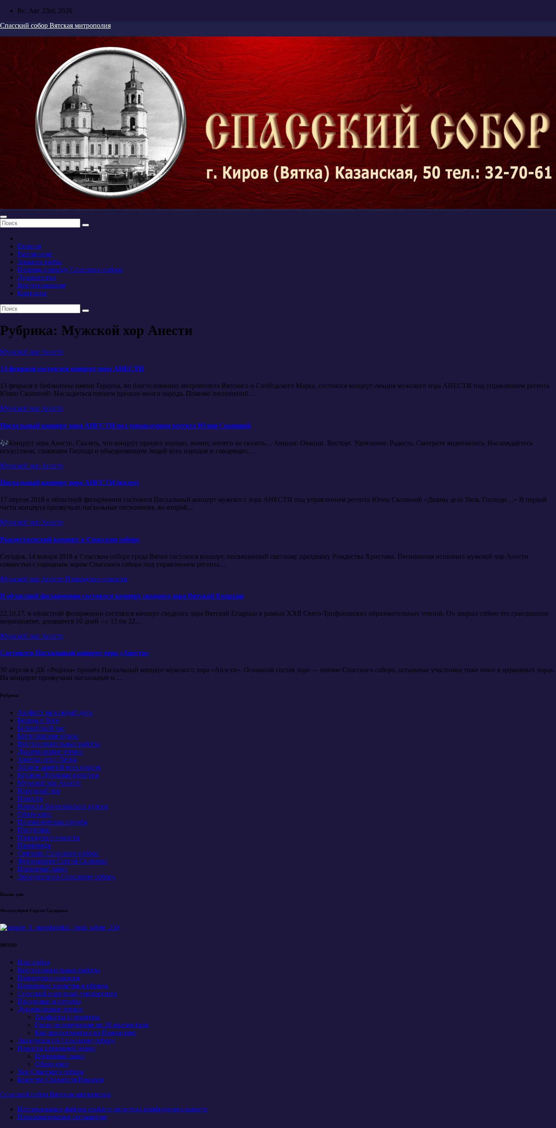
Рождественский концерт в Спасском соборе (69, 539)
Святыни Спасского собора (58, 853)
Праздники (33, 829)
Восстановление (41, 285)
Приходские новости (96, 579)
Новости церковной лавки (56, 1048)
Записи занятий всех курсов (59, 767)
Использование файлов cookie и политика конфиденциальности (112, 1109)
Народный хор (38, 790)
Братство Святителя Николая (60, 1079)
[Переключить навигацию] (3, 217)
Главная (29, 246)
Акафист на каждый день (55, 712)
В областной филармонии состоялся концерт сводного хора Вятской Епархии (121, 596)
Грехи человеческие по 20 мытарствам (92, 1024)
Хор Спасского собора (50, 1071)
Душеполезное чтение (50, 751)
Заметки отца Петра (46, 759)
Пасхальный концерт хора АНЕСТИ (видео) (69, 482)
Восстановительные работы (58, 743)
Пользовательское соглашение (62, 1117)
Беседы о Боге (38, 720)
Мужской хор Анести (31, 351)
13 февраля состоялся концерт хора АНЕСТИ (72, 368)
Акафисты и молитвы (67, 1017)
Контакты (31, 293)
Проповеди (34, 845)
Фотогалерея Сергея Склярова (62, 861)
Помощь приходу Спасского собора (70, 269)
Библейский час (41, 728)
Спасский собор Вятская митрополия (55, 25)
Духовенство (36, 277)
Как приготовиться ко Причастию (85, 1032)
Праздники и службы (49, 1001)
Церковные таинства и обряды (62, 985)
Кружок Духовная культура (57, 775)
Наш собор (33, 962)
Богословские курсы (47, 736)
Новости (30, 798)
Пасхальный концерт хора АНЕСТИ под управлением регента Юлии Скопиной (125, 425)
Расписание (34, 254)
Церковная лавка (42, 869)
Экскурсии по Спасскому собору (66, 876)
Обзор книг (34, 814)
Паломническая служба (52, 822)
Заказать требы (39, 261)
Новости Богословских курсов (62, 806)
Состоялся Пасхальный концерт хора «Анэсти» (74, 653)
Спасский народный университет (67, 993)
